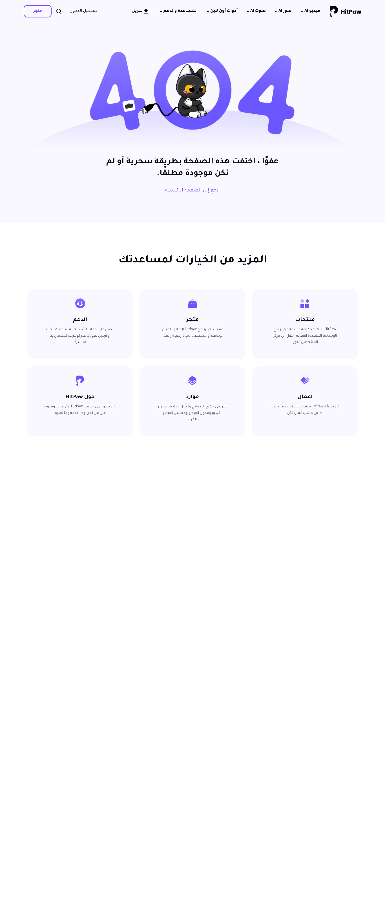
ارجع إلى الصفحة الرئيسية (192, 190)
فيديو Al (312, 11)
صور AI (285, 11)
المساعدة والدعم (180, 11)
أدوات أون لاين (224, 11)
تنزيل (137, 11)
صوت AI (258, 11)
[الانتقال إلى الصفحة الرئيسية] (345, 11)
